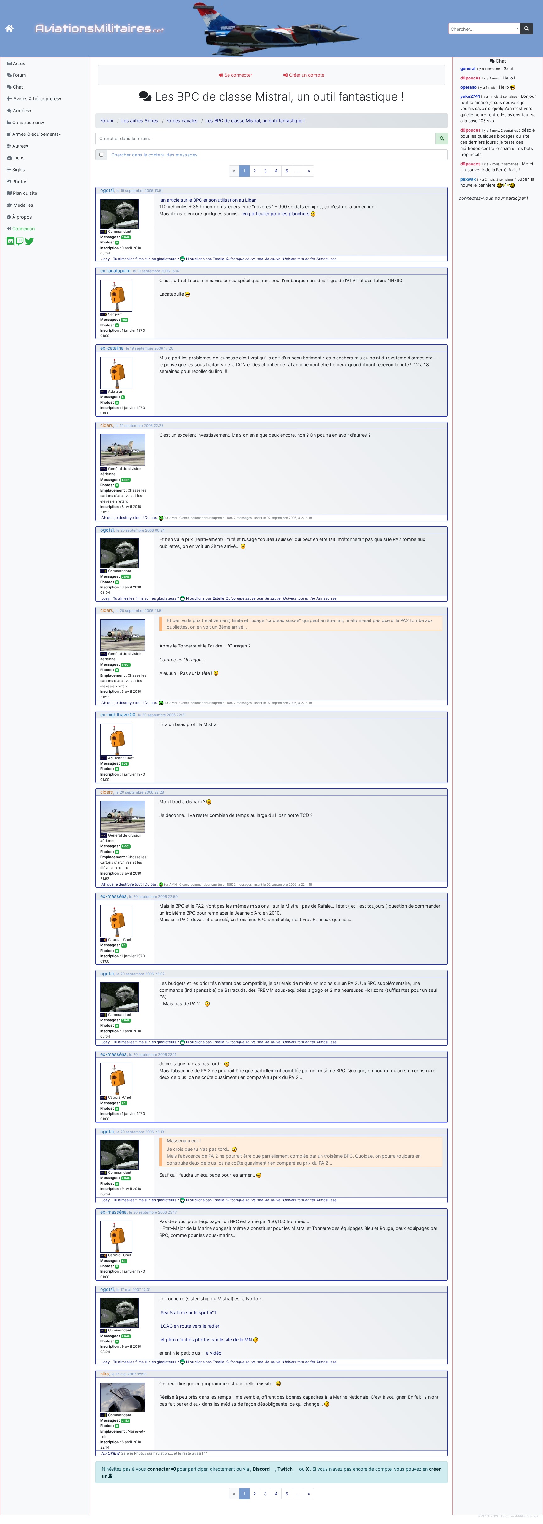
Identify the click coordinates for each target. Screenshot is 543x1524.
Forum (19, 75)
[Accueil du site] (9, 29)
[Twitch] (20, 243)
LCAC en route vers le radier (190, 1326)
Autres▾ (19, 146)
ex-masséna (113, 896)
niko (104, 1373)
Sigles (18, 169)
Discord (262, 1469)
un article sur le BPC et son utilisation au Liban (208, 200)
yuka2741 (470, 96)
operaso (468, 87)
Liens (18, 157)
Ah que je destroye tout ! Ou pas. (130, 518)
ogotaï (107, 190)
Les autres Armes (139, 120)
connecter (159, 1469)
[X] (29, 243)
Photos (19, 181)
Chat (17, 87)
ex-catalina (111, 348)
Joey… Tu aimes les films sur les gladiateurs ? (140, 259)
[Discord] (10, 243)
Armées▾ (21, 110)
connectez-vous (476, 198)
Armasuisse (326, 259)
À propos (21, 217)
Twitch (285, 1469)
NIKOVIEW (110, 1453)
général (468, 68)
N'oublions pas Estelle (205, 259)
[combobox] (484, 28)
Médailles (22, 205)
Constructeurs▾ (27, 122)
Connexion (23, 228)
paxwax (468, 179)
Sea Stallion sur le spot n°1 (189, 1312)
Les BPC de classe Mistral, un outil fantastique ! (255, 120)
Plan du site (24, 193)
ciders (106, 425)
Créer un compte (306, 75)
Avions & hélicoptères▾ (36, 98)
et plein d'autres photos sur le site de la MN (206, 1339)
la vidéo (213, 1353)
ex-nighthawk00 (117, 714)
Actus (18, 63)
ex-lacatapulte (115, 270)
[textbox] (483, 29)
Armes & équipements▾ (36, 134)
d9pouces (470, 77)
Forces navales (182, 120)
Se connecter (237, 75)
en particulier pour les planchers (276, 213)
